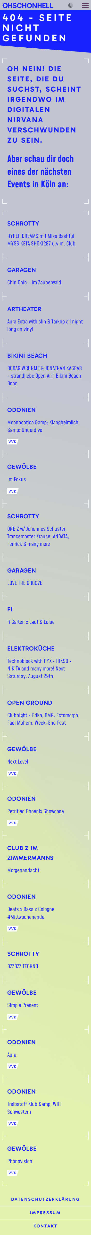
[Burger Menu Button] (85, 5)
